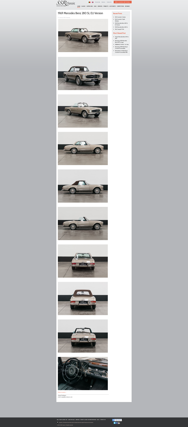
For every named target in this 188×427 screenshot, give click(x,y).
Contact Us (109, 2)
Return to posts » (62, 392)
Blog (78, 7)
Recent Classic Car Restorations (88, 419)
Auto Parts (112, 6)
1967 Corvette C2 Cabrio (120, 17)
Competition (120, 6)
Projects (105, 6)
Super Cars (90, 6)
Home (78, 6)
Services (100, 6)
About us (103, 2)
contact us (103, 419)
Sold (95, 6)
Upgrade (127, 6)
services (78, 419)
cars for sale (71, 419)
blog (98, 419)
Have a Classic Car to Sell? (122, 2)
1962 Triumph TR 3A (119, 29)
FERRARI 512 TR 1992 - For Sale (122, 44)
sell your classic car (62, 419)
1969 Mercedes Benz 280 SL (121, 27)
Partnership (97, 2)
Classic (83, 6)
